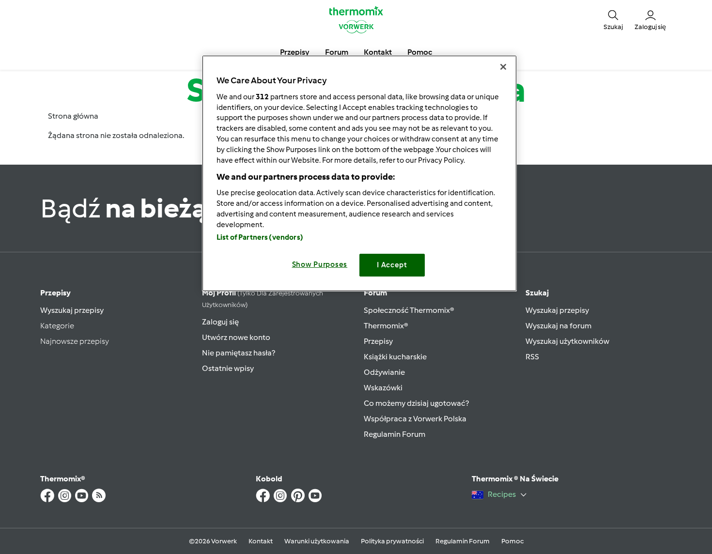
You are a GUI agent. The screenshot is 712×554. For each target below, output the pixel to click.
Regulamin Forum (394, 434)
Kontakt (260, 541)
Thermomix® (386, 325)
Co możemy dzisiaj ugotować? (416, 403)
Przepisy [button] (295, 52)
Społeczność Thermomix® (409, 310)
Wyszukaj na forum (558, 325)
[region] (359, 173)
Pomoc (512, 541)
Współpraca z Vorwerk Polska (415, 418)
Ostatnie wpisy (228, 368)
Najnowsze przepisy (74, 341)
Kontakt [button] (378, 52)
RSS (532, 356)
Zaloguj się (220, 321)
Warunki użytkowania (316, 541)
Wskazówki (383, 387)
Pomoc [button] (419, 52)
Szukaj (537, 292)
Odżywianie (384, 372)
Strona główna (73, 116)
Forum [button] (336, 52)
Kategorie (57, 325)
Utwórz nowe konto (236, 337)
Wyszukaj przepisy (72, 310)
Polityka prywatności (392, 541)
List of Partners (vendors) (260, 237)
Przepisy (55, 292)
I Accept (392, 265)
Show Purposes (320, 264)
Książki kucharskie (395, 356)
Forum (375, 292)
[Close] (503, 66)
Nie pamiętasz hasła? (238, 352)
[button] (613, 19)
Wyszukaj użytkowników (567, 341)
